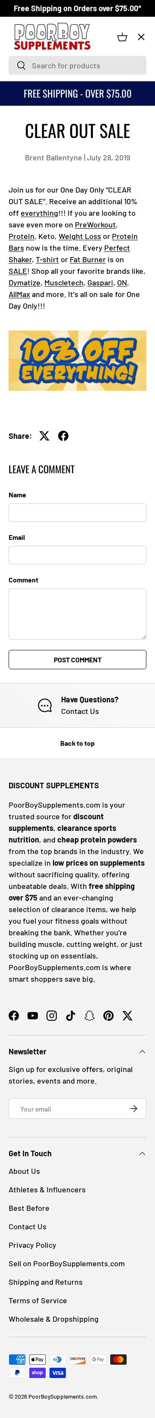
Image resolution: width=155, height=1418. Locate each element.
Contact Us (31, 240)
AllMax (19, 294)
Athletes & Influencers (47, 1189)
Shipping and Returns (46, 1281)
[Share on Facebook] (63, 435)
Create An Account (42, 220)
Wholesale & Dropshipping (54, 1318)
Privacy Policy (32, 1245)
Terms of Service (38, 1300)
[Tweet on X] (44, 435)
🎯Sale (27, 91)
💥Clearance (35, 58)
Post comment (78, 659)
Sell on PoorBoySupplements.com (67, 1263)
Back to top (77, 743)
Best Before (29, 1208)
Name (17, 494)
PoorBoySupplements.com (62, 1396)
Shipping (28, 260)
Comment (23, 580)
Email (17, 537)
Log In (24, 199)
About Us (24, 1171)
